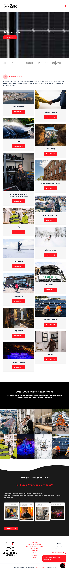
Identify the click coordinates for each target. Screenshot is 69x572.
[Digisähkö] (18, 318)
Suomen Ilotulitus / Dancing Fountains (19, 195)
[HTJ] (18, 216)
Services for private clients (34, 546)
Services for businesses (34, 544)
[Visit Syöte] (50, 237)
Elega (50, 354)
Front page (34, 542)
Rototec (50, 285)
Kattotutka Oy (50, 215)
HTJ (19, 227)
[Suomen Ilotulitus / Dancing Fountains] (18, 172)
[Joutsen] (18, 248)
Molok (19, 141)
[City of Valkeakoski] (50, 170)
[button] (10, 37)
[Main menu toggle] (65, 6)
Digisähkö (18, 331)
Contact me (34, 553)
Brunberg (18, 296)
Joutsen (18, 261)
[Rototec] (50, 272)
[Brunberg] (18, 283)
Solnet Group (50, 320)
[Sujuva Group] (50, 99)
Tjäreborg (50, 149)
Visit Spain (18, 107)
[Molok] (18, 128)
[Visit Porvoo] (18, 351)
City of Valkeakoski (50, 183)
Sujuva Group (50, 112)
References (34, 548)
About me (34, 551)
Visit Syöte (50, 250)
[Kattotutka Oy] (50, 203)
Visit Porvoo (19, 362)
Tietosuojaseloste (40, 567)
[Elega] (50, 341)
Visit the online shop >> (59, 552)
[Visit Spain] (18, 97)
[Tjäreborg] (50, 134)
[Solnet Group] (50, 306)
